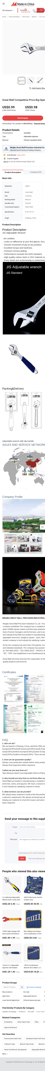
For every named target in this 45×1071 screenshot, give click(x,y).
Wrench (34, 17)
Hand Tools (25, 17)
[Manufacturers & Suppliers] (22, 4)
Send (22, 858)
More (4, 1054)
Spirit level (5, 996)
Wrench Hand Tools (27, 1044)
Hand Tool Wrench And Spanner (15, 1049)
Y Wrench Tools (9, 1044)
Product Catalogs (34, 987)
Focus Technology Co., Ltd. (29, 1062)
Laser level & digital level (10, 1000)
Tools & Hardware (14, 17)
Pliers (37, 1022)
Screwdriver (8, 1022)
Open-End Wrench (10, 1027)
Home (4, 17)
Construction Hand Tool (12, 1038)
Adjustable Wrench (30, 996)
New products (7, 992)
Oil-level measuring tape (31, 1000)
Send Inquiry (23, 118)
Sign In (5, 161)
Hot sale (26, 992)
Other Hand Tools (23, 1022)
